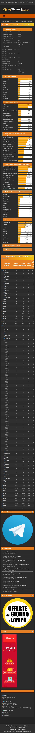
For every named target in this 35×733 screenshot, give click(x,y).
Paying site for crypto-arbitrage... (12, 590)
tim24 (24, 590)
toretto (5, 96)
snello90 (5, 214)
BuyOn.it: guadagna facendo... (11, 569)
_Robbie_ (5, 238)
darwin (5, 92)
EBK (4, 85)
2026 (4, 270)
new (4, 205)
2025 (4, 301)
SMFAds (11, 729)
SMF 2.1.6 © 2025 (14, 727)
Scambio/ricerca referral (10, 111)
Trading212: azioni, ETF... (9, 556)
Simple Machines (21, 727)
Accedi (24, 2)
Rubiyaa (16, 581)
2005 (4, 508)
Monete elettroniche (9, 127)
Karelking (5, 199)
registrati (30, 2)
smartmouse (25, 569)
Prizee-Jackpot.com (8, 137)
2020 (4, 313)
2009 (4, 498)
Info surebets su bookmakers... (11, 585)
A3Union (5, 140)
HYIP (4, 105)
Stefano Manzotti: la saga (10, 160)
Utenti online (8, 710)
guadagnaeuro (7, 209)
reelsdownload (24, 564)
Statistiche (5, 691)
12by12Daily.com (7, 148)
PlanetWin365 (7, 178)
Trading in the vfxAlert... (9, 573)
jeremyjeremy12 (22, 577)
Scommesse (6, 113)
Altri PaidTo (6, 125)
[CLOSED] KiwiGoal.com (9, 142)
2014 (4, 486)
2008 (4, 500)
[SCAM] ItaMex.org (8, 144)
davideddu (6, 201)
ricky (19, 556)
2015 (4, 326)
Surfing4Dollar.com (8, 146)
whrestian (5, 98)
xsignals (20, 573)
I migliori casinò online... (9, 560)
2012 (4, 490)
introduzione (6, 552)
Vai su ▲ (27, 725)
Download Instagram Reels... (11, 564)
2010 (4, 495)
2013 (4, 488)
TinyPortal (8, 725)
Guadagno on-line (8, 119)
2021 (4, 311)
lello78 (5, 94)
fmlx (4, 240)
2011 (4, 493)
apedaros (5, 203)
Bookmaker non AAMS (9, 577)
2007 (4, 503)
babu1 (4, 207)
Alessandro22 (22, 560)
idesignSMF (23, 729)
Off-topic (5, 129)
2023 (4, 306)
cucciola (5, 216)
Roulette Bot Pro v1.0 (9, 188)
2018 (4, 318)
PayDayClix (6, 150)
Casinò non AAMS (7, 581)
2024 (4, 304)
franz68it (5, 212)
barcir (4, 83)
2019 (4, 316)
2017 (4, 321)
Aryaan (13, 552)
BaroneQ (5, 90)
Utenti (6, 695)
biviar (4, 87)
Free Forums (17, 729)
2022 (4, 308)
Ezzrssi (4, 81)
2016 (4, 323)
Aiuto (13, 725)
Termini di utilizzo (20, 725)
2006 (4, 505)
